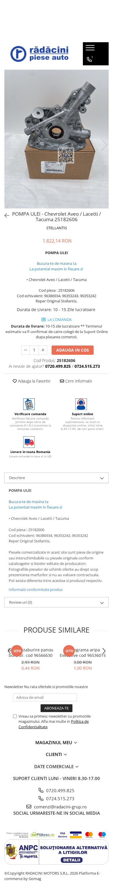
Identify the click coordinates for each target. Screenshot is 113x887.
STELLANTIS (56, 227)
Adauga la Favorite (33, 381)
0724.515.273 (59, 798)
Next (104, 145)
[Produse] (91, 49)
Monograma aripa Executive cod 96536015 (83, 652)
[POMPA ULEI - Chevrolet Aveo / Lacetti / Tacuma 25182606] (56, 139)
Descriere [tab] (17, 477)
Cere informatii (78, 381)
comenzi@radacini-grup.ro (60, 807)
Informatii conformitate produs (36, 589)
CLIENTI (54, 754)
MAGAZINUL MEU (54, 742)
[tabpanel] (56, 139)
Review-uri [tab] (20, 602)
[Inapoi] (4, 215)
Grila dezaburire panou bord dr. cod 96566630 (30, 652)
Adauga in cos (72, 350)
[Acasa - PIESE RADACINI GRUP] (39, 54)
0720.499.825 (59, 790)
